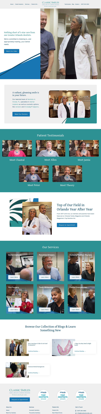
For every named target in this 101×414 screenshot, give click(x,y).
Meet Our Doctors (21, 114)
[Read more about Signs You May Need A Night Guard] (63, 347)
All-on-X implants (24, 265)
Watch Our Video (11, 51)
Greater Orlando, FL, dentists (49, 258)
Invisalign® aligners (32, 107)
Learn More (15, 277)
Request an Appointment (67, 225)
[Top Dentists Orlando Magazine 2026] (81, 390)
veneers (18, 107)
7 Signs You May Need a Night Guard (82, 344)
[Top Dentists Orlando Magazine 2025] (63, 390)
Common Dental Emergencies (36, 367)
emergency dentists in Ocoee (80, 291)
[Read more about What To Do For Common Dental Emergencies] (17, 370)
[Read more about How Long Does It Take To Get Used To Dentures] (17, 347)
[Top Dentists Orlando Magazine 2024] (43, 390)
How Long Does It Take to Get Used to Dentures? (37, 344)
